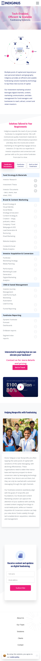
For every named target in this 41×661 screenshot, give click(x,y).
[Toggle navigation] (38, 3)
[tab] (7, 165)
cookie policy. (15, 657)
